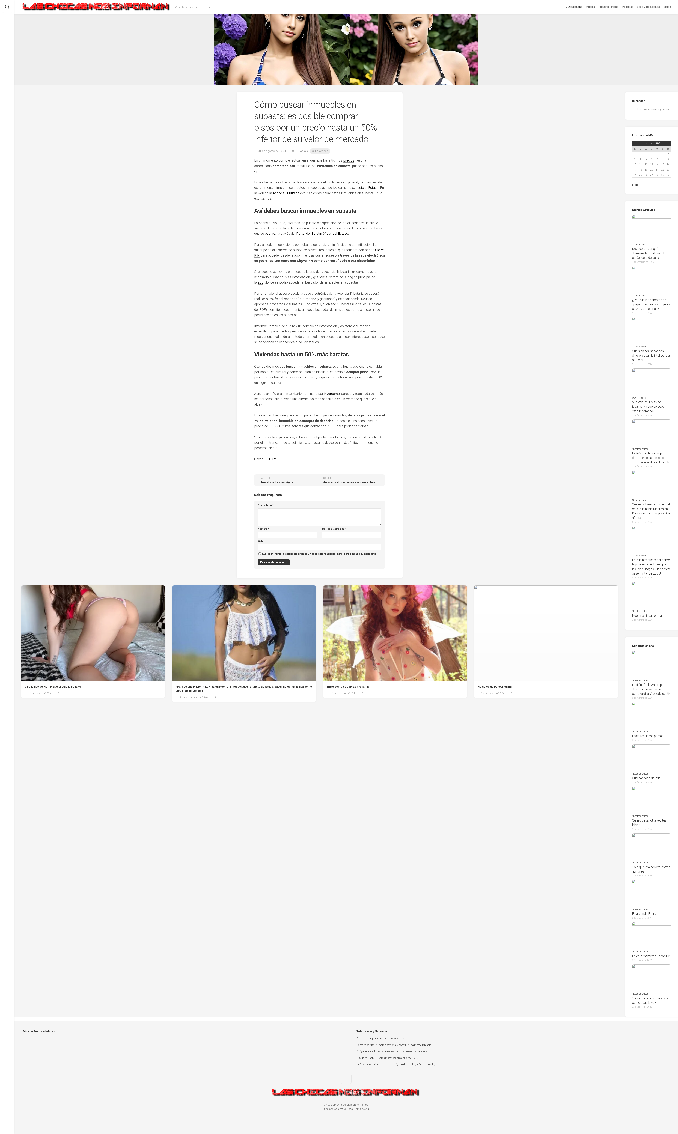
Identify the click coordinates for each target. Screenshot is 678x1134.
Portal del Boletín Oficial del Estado (322, 233)
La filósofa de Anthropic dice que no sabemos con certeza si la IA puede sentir (651, 457)
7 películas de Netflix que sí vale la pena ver (54, 686)
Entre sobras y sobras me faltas (348, 686)
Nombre (263, 529)
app (260, 282)
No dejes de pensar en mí (495, 686)
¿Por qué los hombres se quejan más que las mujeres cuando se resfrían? (651, 304)
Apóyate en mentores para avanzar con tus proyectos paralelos (391, 1051)
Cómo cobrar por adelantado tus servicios (380, 1038)
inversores (332, 394)
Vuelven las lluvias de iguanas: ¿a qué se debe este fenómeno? (648, 406)
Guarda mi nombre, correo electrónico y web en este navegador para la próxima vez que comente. (319, 553)
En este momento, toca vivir (651, 956)
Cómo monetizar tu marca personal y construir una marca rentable (393, 1045)
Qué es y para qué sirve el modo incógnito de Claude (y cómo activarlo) (395, 1064)
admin (304, 151)
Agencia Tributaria (286, 193)
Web (260, 541)
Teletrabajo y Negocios (372, 1031)
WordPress (346, 1109)
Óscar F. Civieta (265, 459)
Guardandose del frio (646, 778)
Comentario (266, 505)
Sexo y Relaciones (648, 6)
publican (271, 233)
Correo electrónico (334, 529)
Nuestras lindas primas (647, 615)
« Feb (635, 184)
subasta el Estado (365, 188)
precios (348, 160)
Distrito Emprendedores (39, 1031)
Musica (590, 6)
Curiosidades (574, 6)
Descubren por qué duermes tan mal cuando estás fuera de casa (649, 253)
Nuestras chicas (608, 6)
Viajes (667, 6)
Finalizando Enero (644, 913)
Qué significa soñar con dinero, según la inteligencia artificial (651, 355)
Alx (367, 1109)
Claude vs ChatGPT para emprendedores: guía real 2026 (387, 1057)
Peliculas (627, 6)
